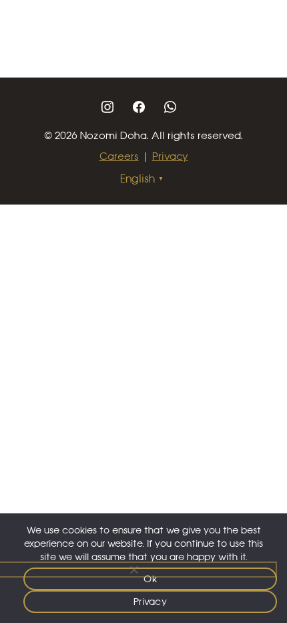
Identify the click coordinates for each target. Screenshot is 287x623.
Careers (119, 156)
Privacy (170, 156)
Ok (150, 579)
